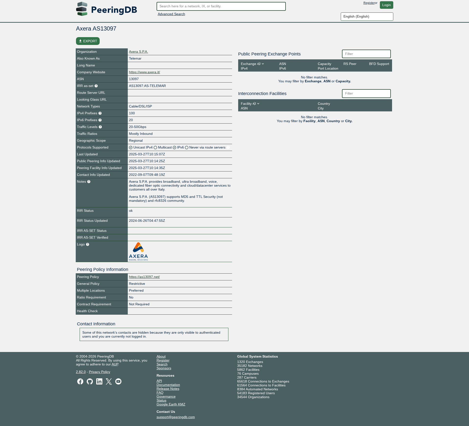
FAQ (160, 392)
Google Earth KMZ (171, 404)
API (159, 381)
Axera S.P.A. (138, 51)
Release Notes (168, 389)
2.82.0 (81, 372)
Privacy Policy (99, 372)
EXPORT (87, 41)
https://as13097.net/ (144, 277)
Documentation (168, 385)
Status (161, 400)
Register (369, 3)
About (161, 356)
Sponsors (164, 368)
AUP (115, 364)
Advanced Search (171, 14)
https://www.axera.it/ (144, 72)
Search (162, 364)
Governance (166, 396)
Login (386, 5)
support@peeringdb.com (176, 417)
